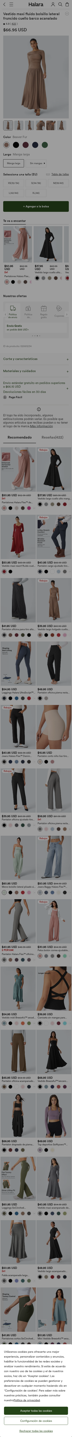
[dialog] (36, 718)
